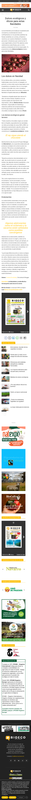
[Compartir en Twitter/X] (9, 337)
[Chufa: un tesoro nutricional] (6, 394)
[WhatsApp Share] (17, 337)
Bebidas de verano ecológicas (19, 377)
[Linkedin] (18, 760)
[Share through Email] (21, 337)
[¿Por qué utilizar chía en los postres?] (6, 386)
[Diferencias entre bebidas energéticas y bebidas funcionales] (6, 364)
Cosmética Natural (4, 373)
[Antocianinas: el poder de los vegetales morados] (6, 349)
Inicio (3, 13)
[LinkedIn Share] (13, 337)
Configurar (21, 797)
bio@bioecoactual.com (18, 756)
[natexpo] (10, 729)
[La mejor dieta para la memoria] (6, 409)
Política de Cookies (6, 789)
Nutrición (7, 13)
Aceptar (5, 797)
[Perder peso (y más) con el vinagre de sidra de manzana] (6, 356)
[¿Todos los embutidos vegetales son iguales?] (6, 401)
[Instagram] (14, 760)
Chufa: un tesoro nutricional (18, 392)
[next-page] (5, 415)
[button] (2, 10)
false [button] (3, 728)
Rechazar (12, 797)
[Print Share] (24, 337)
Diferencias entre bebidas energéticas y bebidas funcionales (18, 363)
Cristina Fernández (11, 277)
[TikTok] (22, 760)
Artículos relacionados (8, 343)
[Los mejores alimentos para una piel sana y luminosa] (6, 371)
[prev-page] (3, 415)
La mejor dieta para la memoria (19, 407)
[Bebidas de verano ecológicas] (6, 379)
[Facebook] (10, 760)
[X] (26, 760)
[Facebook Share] (5, 337)
